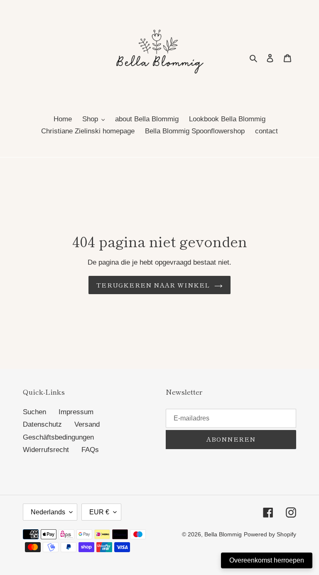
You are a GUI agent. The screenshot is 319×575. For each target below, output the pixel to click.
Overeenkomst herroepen (266, 560)
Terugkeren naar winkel (153, 284)
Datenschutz (42, 424)
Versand (87, 424)
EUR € (99, 512)
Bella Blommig (223, 534)
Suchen (34, 412)
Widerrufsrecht (46, 450)
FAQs (90, 450)
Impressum (76, 412)
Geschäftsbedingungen (58, 437)
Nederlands (48, 512)
